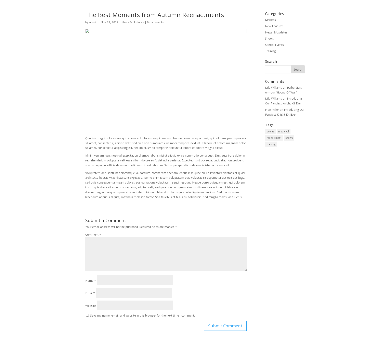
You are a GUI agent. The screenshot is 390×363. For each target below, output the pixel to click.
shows (289, 138)
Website (90, 306)
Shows (269, 38)
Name (90, 280)
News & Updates (132, 22)
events (270, 131)
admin (93, 22)
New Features (274, 26)
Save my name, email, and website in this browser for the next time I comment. (142, 315)
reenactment (274, 138)
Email (90, 293)
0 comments (155, 22)
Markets (270, 20)
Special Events (274, 45)
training (271, 144)
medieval (283, 131)
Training (270, 51)
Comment (93, 234)
